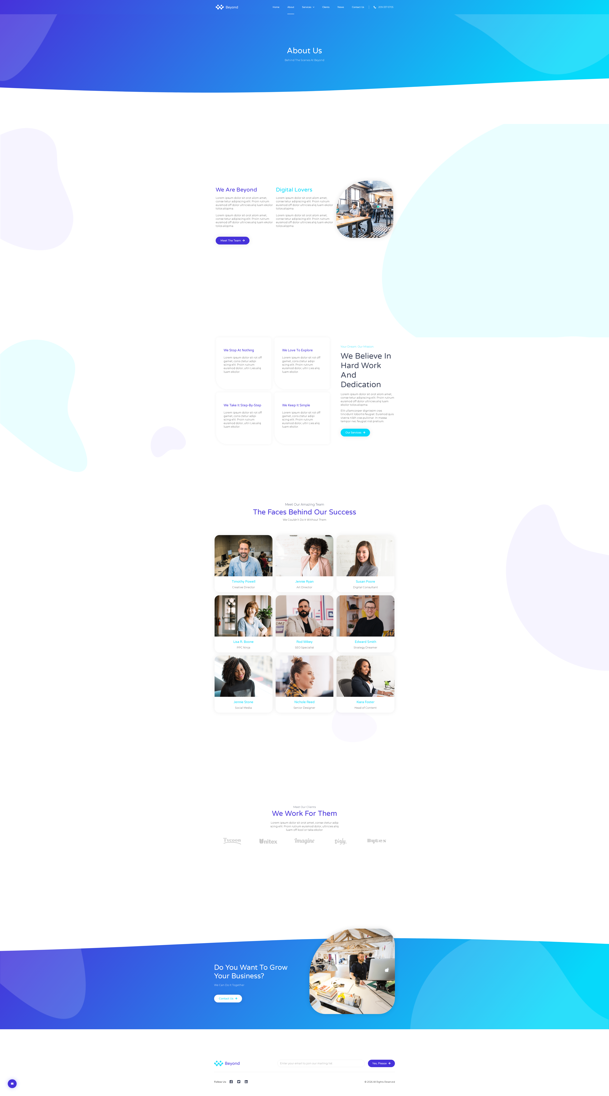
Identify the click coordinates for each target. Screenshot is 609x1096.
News (340, 7)
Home (276, 7)
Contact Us (358, 7)
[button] (232, 240)
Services (306, 7)
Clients (326, 7)
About (290, 7)
